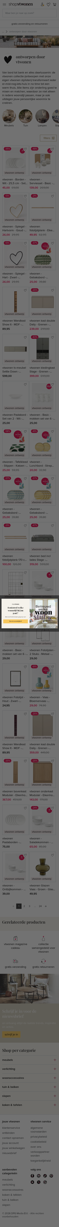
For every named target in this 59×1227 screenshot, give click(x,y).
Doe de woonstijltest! (15, 621)
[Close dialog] (55, 600)
